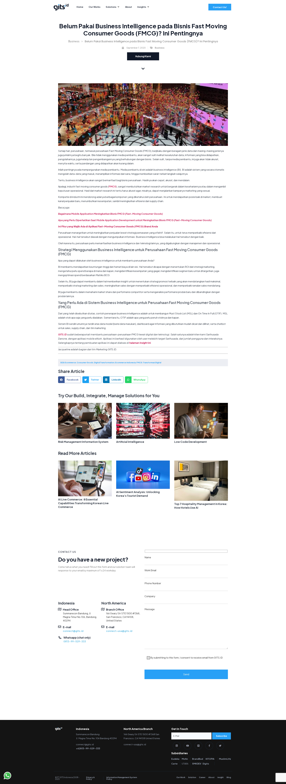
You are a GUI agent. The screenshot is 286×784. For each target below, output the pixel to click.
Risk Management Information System (83, 441)
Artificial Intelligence (130, 441)
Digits (206, 763)
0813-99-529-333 (74, 641)
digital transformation (104, 362)
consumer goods (85, 362)
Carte (174, 763)
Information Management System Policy (121, 778)
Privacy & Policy (90, 778)
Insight (220, 777)
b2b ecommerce (68, 362)
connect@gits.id (73, 630)
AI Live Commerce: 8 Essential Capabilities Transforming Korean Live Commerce (83, 503)
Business (73, 41)
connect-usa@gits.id (119, 630)
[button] (69, 379)
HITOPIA (210, 758)
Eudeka (175, 758)
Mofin (185, 758)
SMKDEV (196, 763)
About (211, 777)
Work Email (150, 570)
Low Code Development (190, 441)
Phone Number (152, 583)
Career (202, 777)
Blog (229, 777)
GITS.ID (62, 334)
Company (149, 596)
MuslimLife (225, 758)
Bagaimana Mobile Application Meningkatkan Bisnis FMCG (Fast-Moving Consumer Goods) (110, 213)
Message (183, 633)
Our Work (180, 777)
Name (147, 557)
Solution (192, 777)
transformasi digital (152, 362)
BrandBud (197, 758)
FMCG (112, 186)
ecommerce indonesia (125, 362)
